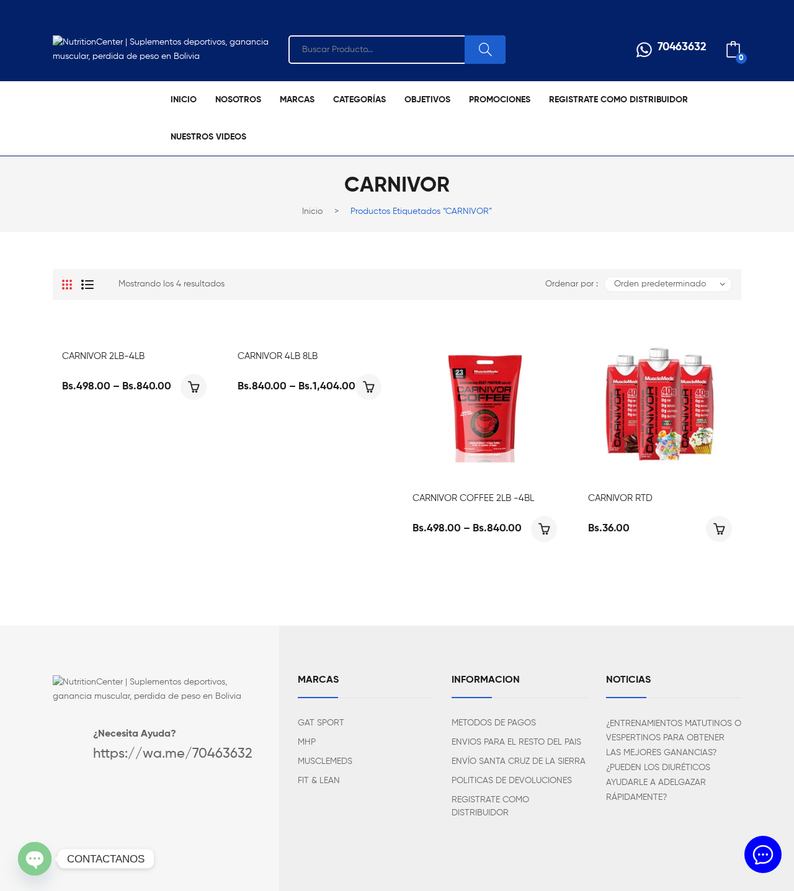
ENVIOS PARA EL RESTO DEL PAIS (516, 742)
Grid (67, 285)
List (87, 285)
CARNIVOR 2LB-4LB (103, 356)
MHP (307, 742)
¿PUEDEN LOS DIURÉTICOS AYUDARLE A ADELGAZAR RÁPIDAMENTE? (658, 782)
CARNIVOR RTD (620, 498)
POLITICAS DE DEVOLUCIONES (512, 780)
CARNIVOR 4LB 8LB (278, 356)
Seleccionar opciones (194, 387)
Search (485, 49)
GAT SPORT (321, 723)
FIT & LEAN (319, 780)
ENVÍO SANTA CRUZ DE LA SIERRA (519, 761)
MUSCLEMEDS (325, 761)
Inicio (312, 211)
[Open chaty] (34, 858)
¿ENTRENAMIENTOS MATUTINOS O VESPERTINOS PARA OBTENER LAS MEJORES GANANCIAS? (673, 738)
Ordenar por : (571, 284)
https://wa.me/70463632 (172, 754)
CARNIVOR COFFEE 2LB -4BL (473, 498)
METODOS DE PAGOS (494, 723)
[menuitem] (184, 99)
